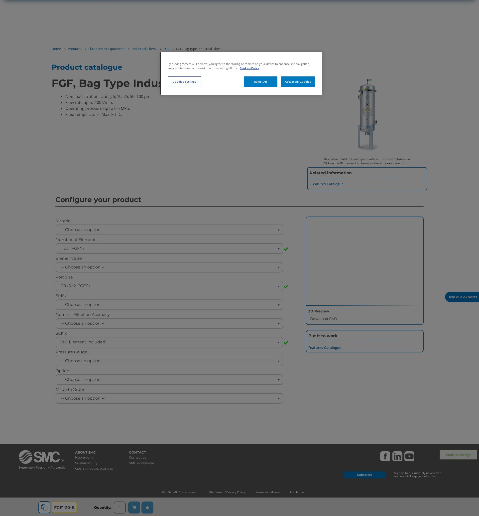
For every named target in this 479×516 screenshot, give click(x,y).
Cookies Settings (184, 81)
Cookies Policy (249, 68)
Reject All (260, 81)
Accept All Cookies (298, 81)
